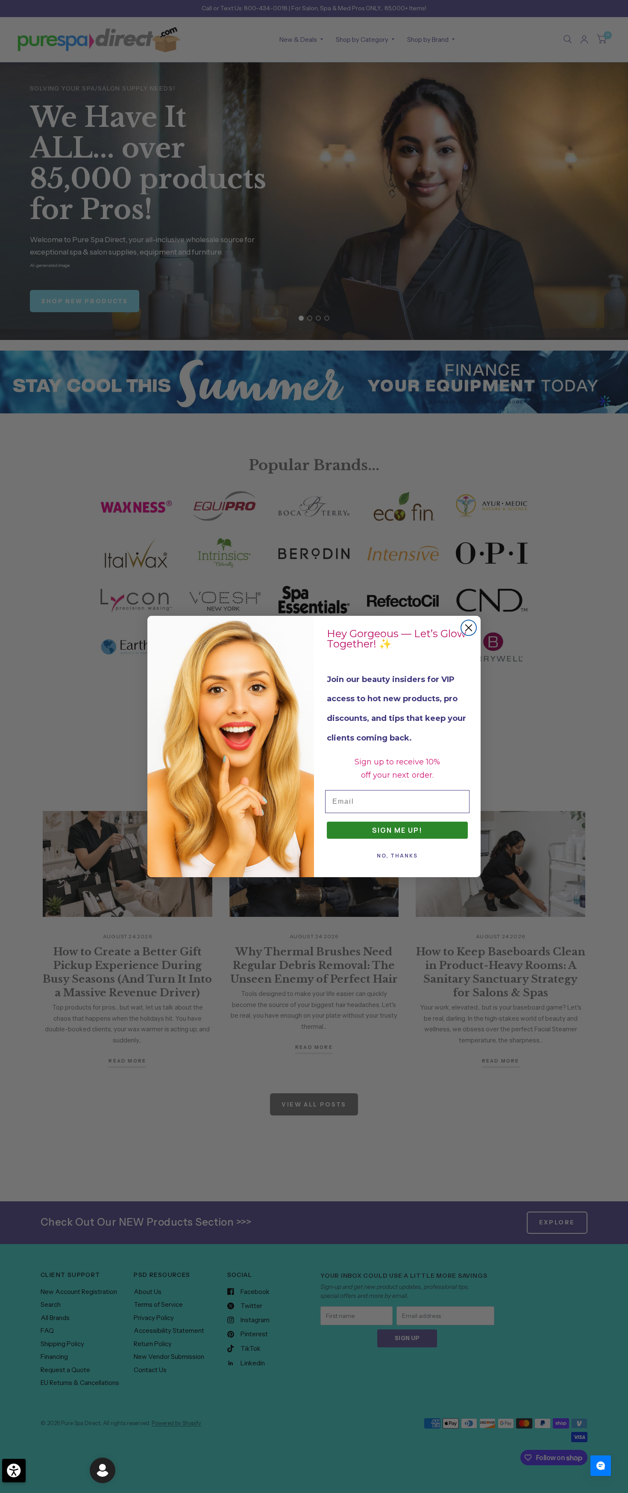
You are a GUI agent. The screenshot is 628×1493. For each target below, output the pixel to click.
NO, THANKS (397, 855)
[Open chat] (600, 1465)
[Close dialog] (468, 627)
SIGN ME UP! (397, 830)
